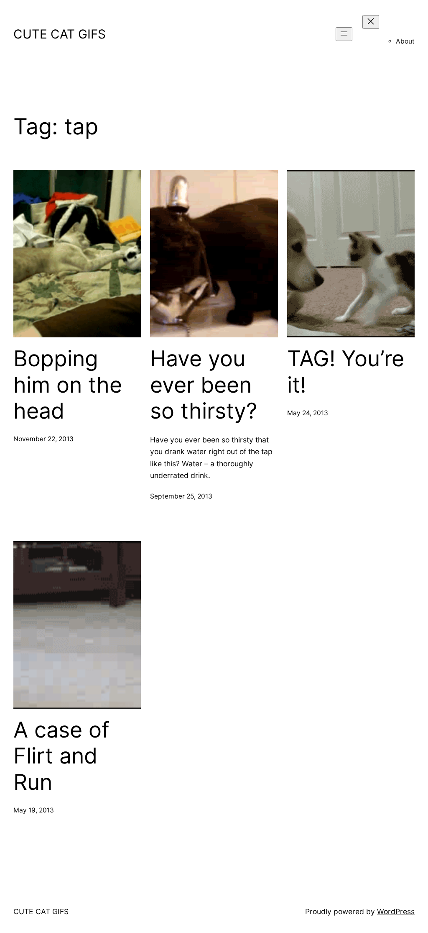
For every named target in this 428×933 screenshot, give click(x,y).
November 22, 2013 (43, 439)
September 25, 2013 (181, 496)
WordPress (396, 911)
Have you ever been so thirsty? (203, 385)
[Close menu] (370, 22)
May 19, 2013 (33, 810)
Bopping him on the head (67, 385)
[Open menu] (344, 34)
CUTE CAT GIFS (59, 33)
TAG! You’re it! (345, 372)
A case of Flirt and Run (61, 756)
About (405, 41)
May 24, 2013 (307, 413)
